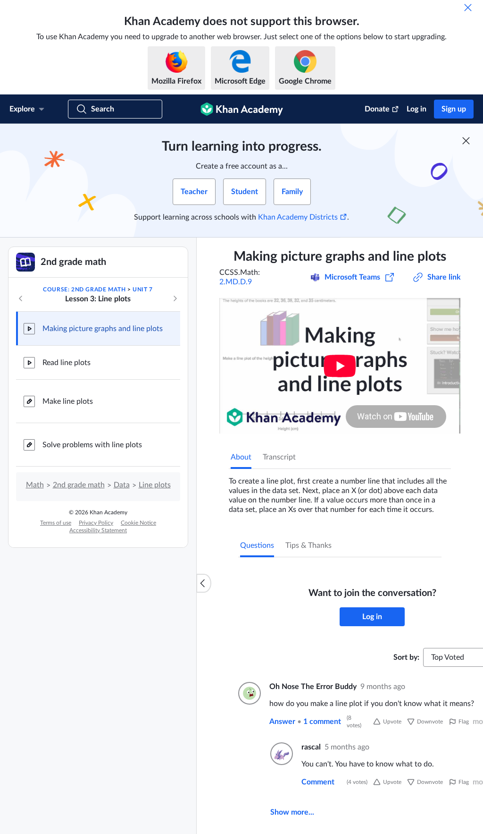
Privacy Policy (96, 523)
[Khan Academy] (241, 109)
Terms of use (55, 523)
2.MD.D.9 (235, 282)
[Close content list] (203, 583)
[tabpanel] (340, 491)
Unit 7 (143, 289)
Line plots (155, 485)
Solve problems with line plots (92, 445)
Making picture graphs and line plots (102, 328)
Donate (377, 109)
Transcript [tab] (279, 457)
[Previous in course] (20, 298)
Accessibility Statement (98, 530)
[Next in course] (175, 298)
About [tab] (241, 457)
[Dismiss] (467, 7)
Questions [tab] (257, 545)
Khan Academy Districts (298, 217)
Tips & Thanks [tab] (308, 545)
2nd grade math (79, 485)
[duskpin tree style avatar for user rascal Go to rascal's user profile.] (280, 753)
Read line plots (66, 362)
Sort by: (406, 657)
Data (122, 485)
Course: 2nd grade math (84, 289)
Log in (416, 109)
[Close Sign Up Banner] (466, 140)
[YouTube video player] (339, 366)
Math (35, 485)
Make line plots (67, 401)
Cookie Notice (138, 523)
